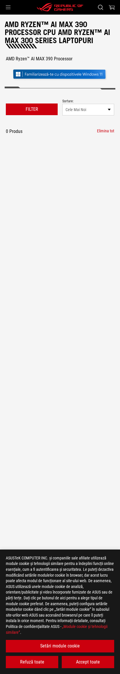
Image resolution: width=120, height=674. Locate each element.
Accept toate (88, 662)
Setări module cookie (60, 646)
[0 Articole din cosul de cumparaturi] (111, 7)
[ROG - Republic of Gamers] (60, 7)
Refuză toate (32, 662)
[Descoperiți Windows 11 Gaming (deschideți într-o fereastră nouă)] (60, 75)
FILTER (32, 109)
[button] (8, 7)
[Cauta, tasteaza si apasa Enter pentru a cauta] (100, 7)
